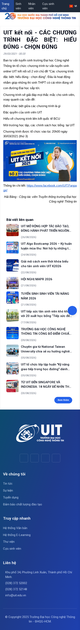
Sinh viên (18, 6)
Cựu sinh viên (48, 6)
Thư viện (9, 542)
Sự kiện (8, 490)
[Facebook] (24, 458)
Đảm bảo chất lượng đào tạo (22, 504)
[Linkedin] (56, 458)
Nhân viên (31, 6)
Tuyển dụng (10, 497)
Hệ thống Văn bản (15, 528)
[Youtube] (34, 458)
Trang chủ (5, 6)
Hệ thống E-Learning (17, 535)
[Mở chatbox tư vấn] (72, 310)
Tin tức (8, 483)
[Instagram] (45, 458)
